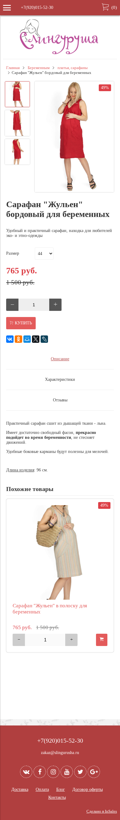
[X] (35, 339)
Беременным (39, 68)
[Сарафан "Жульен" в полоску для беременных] (60, 552)
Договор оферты (87, 789)
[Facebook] (40, 772)
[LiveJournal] (44, 339)
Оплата (42, 789)
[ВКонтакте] (10, 339)
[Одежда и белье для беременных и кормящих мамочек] (60, 53)
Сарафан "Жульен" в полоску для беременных (50, 609)
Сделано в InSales (101, 811)
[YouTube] (67, 772)
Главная (13, 68)
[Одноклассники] (18, 339)
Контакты (57, 797)
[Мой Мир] (27, 339)
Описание (60, 359)
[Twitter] (80, 772)
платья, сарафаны (73, 68)
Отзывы (60, 400)
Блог (60, 789)
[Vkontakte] (26, 772)
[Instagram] (53, 772)
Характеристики (60, 379)
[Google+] (94, 772)
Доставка (19, 789)
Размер (12, 253)
